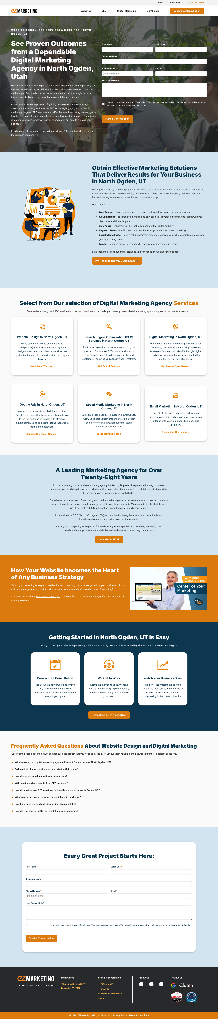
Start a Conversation (117, 118)
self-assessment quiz (48, 596)
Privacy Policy (120, 1015)
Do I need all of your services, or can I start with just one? (47, 769)
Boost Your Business (108, 433)
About (160, 2)
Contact (102, 998)
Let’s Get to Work (109, 539)
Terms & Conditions (139, 1015)
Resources (175, 2)
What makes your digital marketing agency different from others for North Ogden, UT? (63, 762)
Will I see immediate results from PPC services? (41, 783)
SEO (104, 10)
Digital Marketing (126, 10)
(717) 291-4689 (196, 2)
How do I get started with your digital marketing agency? (46, 811)
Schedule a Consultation (187, 10)
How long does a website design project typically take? (45, 804)
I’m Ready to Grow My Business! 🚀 (117, 260)
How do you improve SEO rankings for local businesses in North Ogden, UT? (57, 790)
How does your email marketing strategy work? (41, 776)
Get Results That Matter (174, 366)
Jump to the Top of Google (41, 434)
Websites (86, 10)
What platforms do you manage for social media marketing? (48, 797)
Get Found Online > (109, 366)
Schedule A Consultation (110, 993)
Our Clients (153, 10)
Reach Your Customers (174, 432)
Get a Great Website (41, 366)
